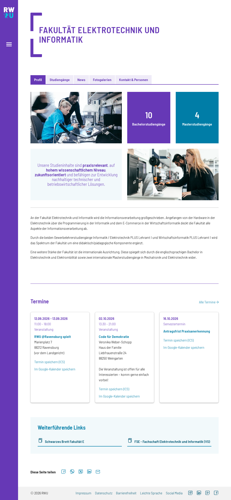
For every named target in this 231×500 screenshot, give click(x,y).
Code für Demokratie (114, 336)
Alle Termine (207, 302)
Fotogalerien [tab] (102, 79)
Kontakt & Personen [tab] (133, 79)
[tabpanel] (124, 270)
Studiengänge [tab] (60, 79)
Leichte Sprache (151, 493)
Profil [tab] (38, 79)
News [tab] (81, 79)
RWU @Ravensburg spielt (52, 336)
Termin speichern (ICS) (49, 362)
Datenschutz (103, 493)
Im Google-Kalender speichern (54, 369)
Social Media (174, 493)
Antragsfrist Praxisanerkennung (186, 331)
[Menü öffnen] (9, 44)
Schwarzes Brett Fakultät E (64, 441)
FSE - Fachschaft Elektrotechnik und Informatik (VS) (172, 441)
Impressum (83, 493)
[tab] (148, 117)
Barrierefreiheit (126, 493)
